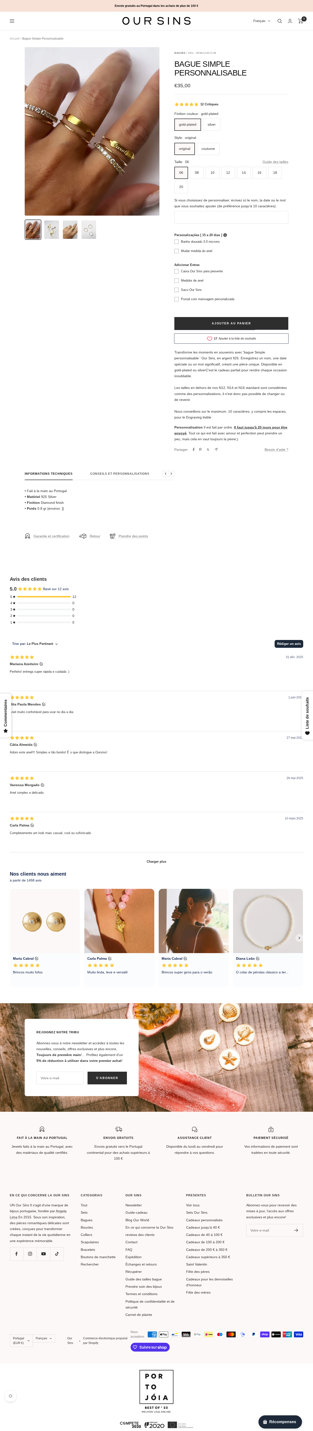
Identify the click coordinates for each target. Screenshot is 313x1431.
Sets (84, 1212)
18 (275, 173)
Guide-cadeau (136, 1212)
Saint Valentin (196, 1264)
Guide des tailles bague (143, 1279)
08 (197, 173)
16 (259, 173)
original (184, 149)
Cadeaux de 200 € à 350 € (206, 1250)
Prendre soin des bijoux (143, 1286)
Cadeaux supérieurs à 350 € (208, 1257)
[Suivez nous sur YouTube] (43, 1254)
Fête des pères (198, 1272)
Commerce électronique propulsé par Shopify (105, 1340)
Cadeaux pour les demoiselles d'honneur (209, 1282)
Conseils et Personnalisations (119, 473)
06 (181, 173)
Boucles (87, 1227)
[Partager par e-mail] (216, 449)
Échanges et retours (141, 1264)
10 (212, 173)
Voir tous (193, 1205)
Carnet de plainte (138, 1315)
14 (244, 173)
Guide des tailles (275, 162)
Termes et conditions (141, 1294)
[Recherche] (280, 21)
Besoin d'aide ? (276, 449)
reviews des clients (140, 1235)
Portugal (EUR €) (18, 1340)
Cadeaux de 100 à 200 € (205, 1242)
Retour (95, 536)
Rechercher (90, 1264)
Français (259, 21)
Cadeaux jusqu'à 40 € (203, 1227)
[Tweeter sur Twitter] (208, 449)
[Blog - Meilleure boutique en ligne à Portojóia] (156, 1373)
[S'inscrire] (296, 1230)
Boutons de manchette (98, 1257)
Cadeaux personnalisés (204, 1220)
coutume (208, 149)
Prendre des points (133, 536)
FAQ (128, 1250)
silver (212, 124)
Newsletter (133, 1205)
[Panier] (300, 21)
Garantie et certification (51, 536)
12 (228, 173)
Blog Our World (137, 1220)
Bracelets (88, 1250)
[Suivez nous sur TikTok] (57, 1254)
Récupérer (133, 1272)
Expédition (133, 1257)
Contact (131, 1242)
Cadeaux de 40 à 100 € (204, 1235)
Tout (84, 1205)
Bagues (86, 1220)
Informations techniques (49, 473)
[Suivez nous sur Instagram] (30, 1254)
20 (181, 187)
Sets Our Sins (196, 1212)
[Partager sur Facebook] (194, 449)
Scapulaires (90, 1242)
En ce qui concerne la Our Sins (149, 1227)
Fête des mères (198, 1292)
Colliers (86, 1235)
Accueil (15, 38)
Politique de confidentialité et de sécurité (150, 1304)
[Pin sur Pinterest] (200, 449)
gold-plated (187, 124)
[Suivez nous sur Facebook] (16, 1254)
